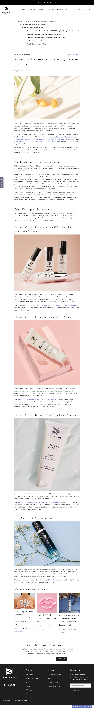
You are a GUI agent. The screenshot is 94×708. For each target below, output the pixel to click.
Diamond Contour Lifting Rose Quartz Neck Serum (44, 34)
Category (41, 9)
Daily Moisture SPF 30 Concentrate (39, 41)
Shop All (22, 9)
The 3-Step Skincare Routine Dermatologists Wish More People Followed (24, 617)
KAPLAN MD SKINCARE (18, 700)
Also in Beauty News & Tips (36, 44)
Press (28, 686)
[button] (82, 706)
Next (76, 54)
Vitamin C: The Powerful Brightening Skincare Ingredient (36, 21)
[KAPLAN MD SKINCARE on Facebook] (4, 685)
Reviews (29, 694)
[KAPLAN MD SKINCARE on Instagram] (8, 685)
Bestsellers (31, 9)
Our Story (29, 675)
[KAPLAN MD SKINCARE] (6, 10)
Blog (67, 9)
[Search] (86, 10)
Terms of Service (54, 686)
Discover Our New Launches (47, 2)
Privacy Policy (53, 682)
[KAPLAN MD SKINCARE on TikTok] (11, 685)
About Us (60, 9)
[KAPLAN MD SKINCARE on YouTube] (14, 685)
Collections (50, 9)
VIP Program (30, 690)
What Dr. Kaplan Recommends (32, 27)
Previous (71, 54)
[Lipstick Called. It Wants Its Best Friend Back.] (47, 603)
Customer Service (54, 675)
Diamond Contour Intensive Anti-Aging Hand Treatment (46, 37)
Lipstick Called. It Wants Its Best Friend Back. (47, 618)
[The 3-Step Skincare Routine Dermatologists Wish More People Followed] (24, 601)
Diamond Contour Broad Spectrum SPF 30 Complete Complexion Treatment (53, 31)
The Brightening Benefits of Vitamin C (35, 24)
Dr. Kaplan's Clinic (32, 678)
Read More (18, 631)
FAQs (50, 678)
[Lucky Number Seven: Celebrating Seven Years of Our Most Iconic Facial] (69, 603)
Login (81, 10)
